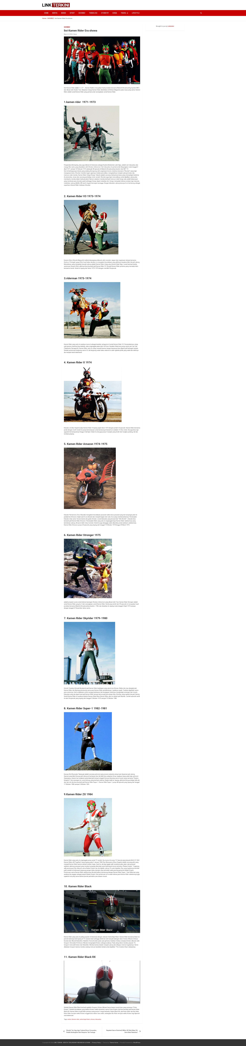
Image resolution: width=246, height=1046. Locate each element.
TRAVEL (123, 13)
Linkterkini (171, 26)
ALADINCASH (151, 28)
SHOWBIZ (82, 13)
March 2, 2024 (68, 34)
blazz (75, 34)
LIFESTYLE (135, 13)
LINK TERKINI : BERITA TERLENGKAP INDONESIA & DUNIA (72, 1042)
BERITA (54, 13)
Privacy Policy (96, 1042)
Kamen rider (75, 1019)
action (69, 1019)
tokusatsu (98, 1019)
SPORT (72, 13)
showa (93, 1019)
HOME (46, 13)
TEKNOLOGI (93, 13)
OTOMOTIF (105, 13)
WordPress (136, 1042)
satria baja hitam (85, 1019)
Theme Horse (114, 1042)
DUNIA (115, 13)
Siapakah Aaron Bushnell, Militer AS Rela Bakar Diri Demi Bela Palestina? (122, 1031)
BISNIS (63, 13)
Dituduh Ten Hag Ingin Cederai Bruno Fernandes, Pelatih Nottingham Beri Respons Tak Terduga (81, 1031)
